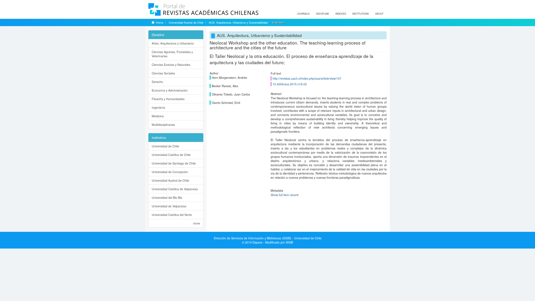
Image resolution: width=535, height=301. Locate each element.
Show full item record (284, 195)
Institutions (360, 13)
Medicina (158, 116)
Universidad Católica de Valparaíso (175, 189)
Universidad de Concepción (170, 172)
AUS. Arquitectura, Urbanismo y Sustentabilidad (238, 22)
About (379, 13)
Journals (303, 13)
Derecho (157, 82)
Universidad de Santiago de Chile (174, 163)
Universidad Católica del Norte (172, 215)
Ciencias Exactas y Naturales (171, 64)
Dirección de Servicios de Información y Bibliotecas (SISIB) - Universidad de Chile (267, 238)
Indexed (340, 13)
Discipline (322, 13)
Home (159, 22)
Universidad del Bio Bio (167, 197)
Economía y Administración (170, 90)
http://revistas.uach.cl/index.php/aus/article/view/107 (307, 78)
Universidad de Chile (165, 146)
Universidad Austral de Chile (186, 22)
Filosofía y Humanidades (168, 99)
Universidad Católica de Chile (171, 155)
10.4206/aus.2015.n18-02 (290, 84)
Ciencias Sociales (163, 73)
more (196, 223)
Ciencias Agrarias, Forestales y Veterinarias (172, 54)
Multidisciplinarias (163, 124)
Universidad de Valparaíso (169, 206)
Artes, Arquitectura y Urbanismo (173, 43)
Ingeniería (158, 107)
